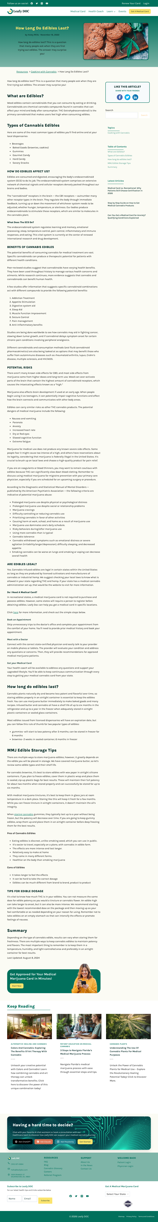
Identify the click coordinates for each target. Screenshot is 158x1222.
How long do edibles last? (120, 159)
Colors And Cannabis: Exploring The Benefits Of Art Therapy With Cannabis (29, 1051)
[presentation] (29, 1026)
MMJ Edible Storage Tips (119, 163)
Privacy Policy (131, 1216)
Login (146, 3)
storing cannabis (23, 814)
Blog (46, 1165)
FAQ (46, 1161)
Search (109, 110)
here (15, 612)
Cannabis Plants (118, 1044)
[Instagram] (42, 3)
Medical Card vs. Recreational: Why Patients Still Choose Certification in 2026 (125, 191)
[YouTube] (47, 3)
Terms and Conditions (146, 1216)
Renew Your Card (131, 3)
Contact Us (86, 1168)
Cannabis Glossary (53, 1168)
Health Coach (96, 11)
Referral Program (53, 1175)
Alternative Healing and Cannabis (29, 1044)
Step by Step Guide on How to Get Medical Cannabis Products (123, 204)
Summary (112, 167)
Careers (48, 1171)
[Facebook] (32, 3)
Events (122, 11)
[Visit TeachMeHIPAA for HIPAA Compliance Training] (128, 1204)
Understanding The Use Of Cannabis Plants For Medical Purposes (125, 1051)
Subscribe (45, 1200)
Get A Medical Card (140, 11)
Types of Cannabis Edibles (120, 155)
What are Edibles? (116, 151)
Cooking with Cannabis (119, 133)
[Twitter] (37, 3)
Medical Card (77, 11)
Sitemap (121, 1216)
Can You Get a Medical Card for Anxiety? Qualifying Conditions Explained (127, 216)
